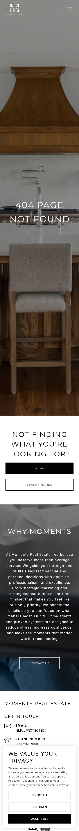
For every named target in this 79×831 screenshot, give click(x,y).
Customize (39, 807)
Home (39, 468)
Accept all (39, 818)
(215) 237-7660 (26, 744)
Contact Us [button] (39, 663)
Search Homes (39, 484)
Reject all (40, 795)
